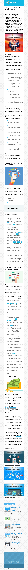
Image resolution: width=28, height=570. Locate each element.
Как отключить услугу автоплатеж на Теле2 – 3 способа (17, 509)
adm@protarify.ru (14, 563)
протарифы (10, 2)
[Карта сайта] (14, 566)
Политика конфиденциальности (14, 568)
